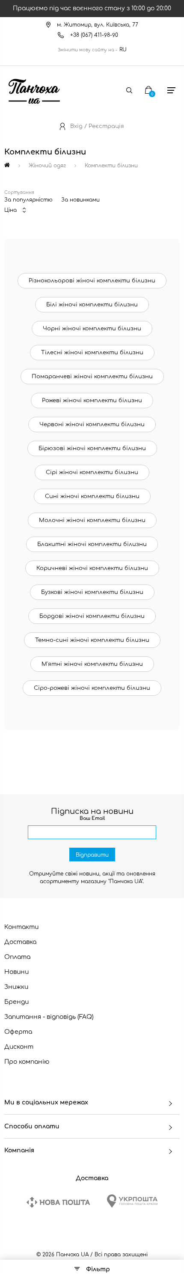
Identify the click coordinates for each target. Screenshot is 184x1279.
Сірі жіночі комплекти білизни (92, 472)
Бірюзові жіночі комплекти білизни (92, 448)
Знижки (16, 987)
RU (123, 50)
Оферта (18, 1032)
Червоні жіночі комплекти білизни (92, 424)
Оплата (17, 957)
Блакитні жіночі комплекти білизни (92, 544)
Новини (16, 972)
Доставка (20, 942)
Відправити (92, 855)
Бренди (16, 1002)
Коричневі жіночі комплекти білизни (92, 568)
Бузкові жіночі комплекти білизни (92, 592)
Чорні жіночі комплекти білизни (92, 329)
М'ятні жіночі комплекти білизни (92, 664)
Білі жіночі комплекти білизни (92, 305)
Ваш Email (92, 818)
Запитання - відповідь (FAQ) (49, 1017)
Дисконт (18, 1047)
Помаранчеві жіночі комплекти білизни (92, 377)
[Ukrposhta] (132, 1201)
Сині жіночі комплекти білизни (92, 496)
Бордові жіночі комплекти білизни (92, 616)
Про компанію (27, 1062)
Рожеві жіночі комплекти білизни (92, 401)
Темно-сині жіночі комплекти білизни (92, 640)
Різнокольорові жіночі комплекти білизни (92, 281)
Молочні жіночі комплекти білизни (92, 520)
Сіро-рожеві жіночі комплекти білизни (92, 688)
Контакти (21, 927)
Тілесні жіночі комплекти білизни (92, 353)
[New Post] (58, 1202)
